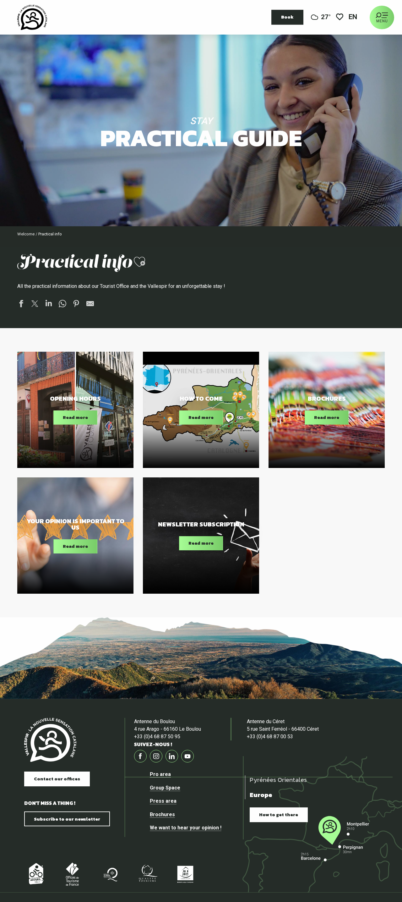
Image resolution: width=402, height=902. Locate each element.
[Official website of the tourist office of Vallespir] (32, 17)
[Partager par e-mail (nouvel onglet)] (90, 304)
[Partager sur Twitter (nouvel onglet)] (35, 304)
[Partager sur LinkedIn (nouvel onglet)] (48, 304)
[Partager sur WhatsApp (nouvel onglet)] (62, 304)
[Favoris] (339, 17)
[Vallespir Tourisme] (50, 740)
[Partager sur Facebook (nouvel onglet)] (21, 304)
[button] (353, 17)
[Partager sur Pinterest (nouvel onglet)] (76, 304)
